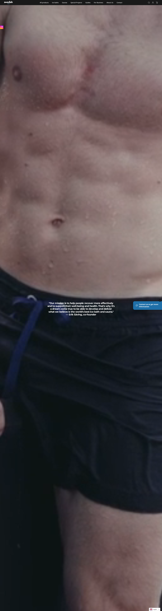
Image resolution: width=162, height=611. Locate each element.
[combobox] (154, 609)
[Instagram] (1, 27)
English (155, 609)
